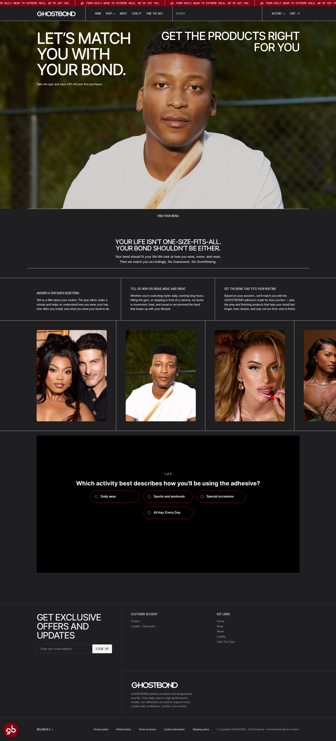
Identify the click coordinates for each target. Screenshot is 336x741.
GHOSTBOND (239, 729)
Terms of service (147, 729)
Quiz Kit (175, 566)
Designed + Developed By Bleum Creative (276, 729)
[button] (278, 14)
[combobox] (217, 13)
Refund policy (123, 729)
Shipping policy (201, 729)
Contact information (174, 729)
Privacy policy (101, 729)
